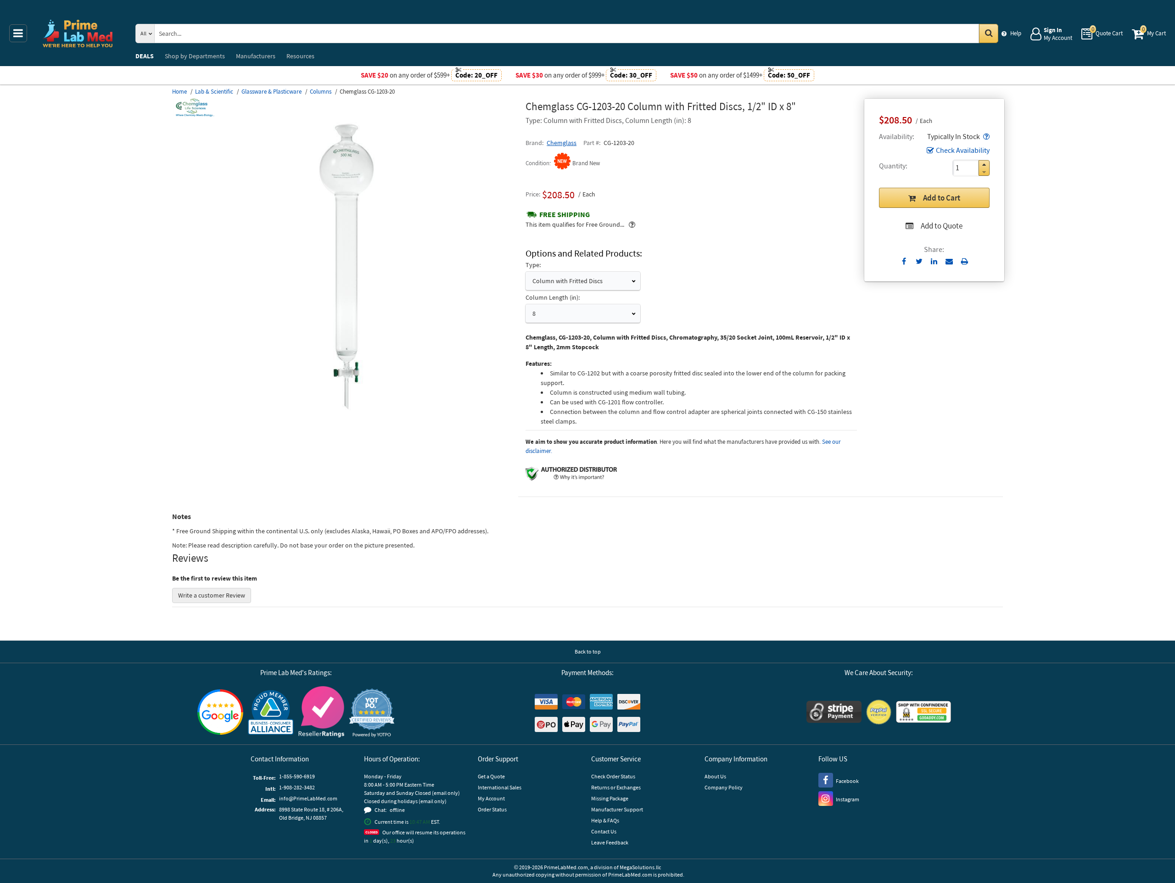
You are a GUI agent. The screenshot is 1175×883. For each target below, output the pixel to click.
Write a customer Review (211, 595)
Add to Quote (941, 226)
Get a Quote (491, 776)
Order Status (492, 809)
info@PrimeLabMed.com (308, 798)
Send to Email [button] (949, 262)
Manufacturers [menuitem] (255, 56)
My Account (491, 798)
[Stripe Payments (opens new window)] (834, 713)
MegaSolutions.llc (640, 867)
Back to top (588, 651)
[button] (985, 136)
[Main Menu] (18, 33)
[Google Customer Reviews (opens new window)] (220, 713)
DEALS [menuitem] (144, 56)
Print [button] (964, 261)
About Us (715, 776)
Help (1015, 33)
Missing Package (609, 798)
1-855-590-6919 (297, 776)
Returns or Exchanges (616, 787)
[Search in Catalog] (988, 33)
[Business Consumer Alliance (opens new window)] (271, 713)
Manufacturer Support (617, 809)
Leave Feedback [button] (609, 842)
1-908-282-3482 (297, 787)
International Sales (499, 787)
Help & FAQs (605, 820)
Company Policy (724, 787)
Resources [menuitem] (300, 56)
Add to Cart (941, 198)
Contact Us (603, 831)
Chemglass (561, 143)
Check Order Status (613, 776)
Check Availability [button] (963, 150)
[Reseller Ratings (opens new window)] (321, 713)
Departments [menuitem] (195, 56)
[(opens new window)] (345, 411)
